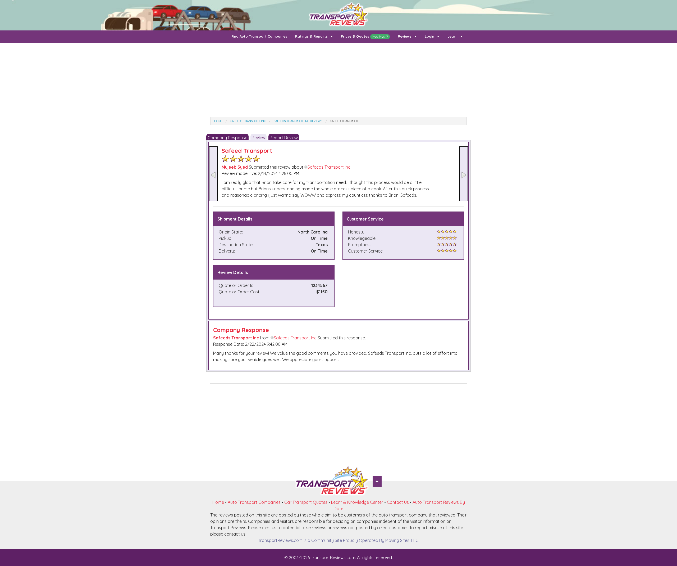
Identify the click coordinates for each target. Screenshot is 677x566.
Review (258, 137)
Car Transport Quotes (305, 502)
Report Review (284, 137)
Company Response (227, 137)
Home (218, 502)
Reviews (404, 36)
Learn (452, 36)
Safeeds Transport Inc (329, 167)
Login (429, 36)
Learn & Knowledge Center (357, 502)
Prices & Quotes (364, 36)
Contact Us (398, 502)
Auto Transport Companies (254, 502)
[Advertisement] (338, 80)
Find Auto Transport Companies (259, 36)
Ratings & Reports (311, 36)
